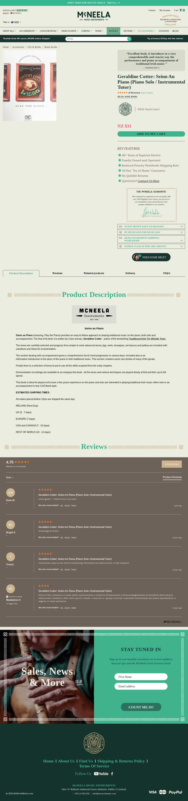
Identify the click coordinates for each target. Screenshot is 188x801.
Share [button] (73, 505)
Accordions (27, 31)
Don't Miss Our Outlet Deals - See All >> (94, 3)
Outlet (113, 31)
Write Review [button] (172, 464)
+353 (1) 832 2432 (81, 793)
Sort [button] (8, 477)
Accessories (146, 31)
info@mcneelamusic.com (104, 793)
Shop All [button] (9, 31)
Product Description (21, 273)
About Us (66, 761)
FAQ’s (166, 273)
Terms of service (94, 766)
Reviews (57, 273)
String (86, 31)
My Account (165, 10)
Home (48, 761)
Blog (175, 31)
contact (152, 10)
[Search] (129, 39)
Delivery (130, 273)
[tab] (172, 478)
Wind (98, 31)
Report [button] (67, 505)
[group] (21, 462)
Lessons (164, 31)
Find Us (86, 761)
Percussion (69, 31)
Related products (94, 273)
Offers (128, 31)
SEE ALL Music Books (127, 97)
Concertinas (48, 31)
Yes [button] (61, 505)
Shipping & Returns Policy (121, 761)
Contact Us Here (148, 181)
